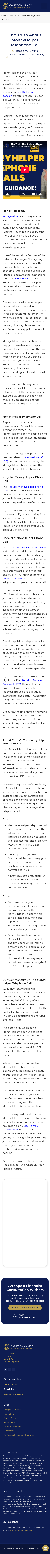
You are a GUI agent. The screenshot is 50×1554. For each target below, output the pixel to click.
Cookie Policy (10, 1418)
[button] (44, 6)
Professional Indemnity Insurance (19, 1435)
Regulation (9, 1414)
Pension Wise (22, 278)
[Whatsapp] (13, 1369)
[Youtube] (5, 1369)
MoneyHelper (11, 216)
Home (4, 15)
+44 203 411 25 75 (27, 1317)
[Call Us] (15, 1316)
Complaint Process (12, 1410)
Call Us (22, 1315)
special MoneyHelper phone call (27, 547)
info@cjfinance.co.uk (13, 1394)
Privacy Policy (10, 1422)
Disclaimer (9, 1431)
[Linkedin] (9, 1369)
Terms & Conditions (12, 1427)
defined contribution (15, 578)
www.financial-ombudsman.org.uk (25, 1483)
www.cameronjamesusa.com (20, 1530)
